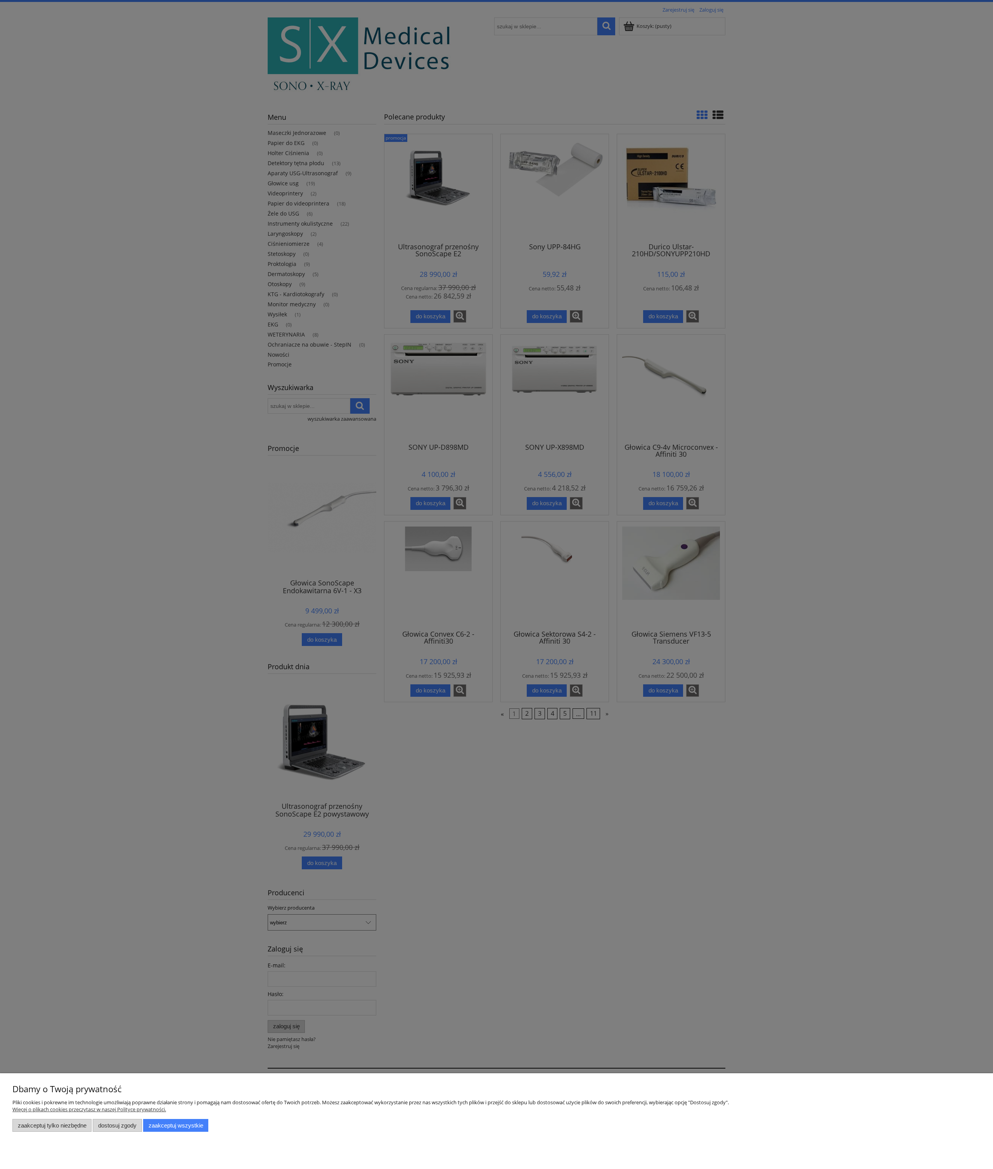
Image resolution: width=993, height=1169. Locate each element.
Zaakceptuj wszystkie (176, 1125)
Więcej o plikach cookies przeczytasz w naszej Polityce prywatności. (89, 1109)
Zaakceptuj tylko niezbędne (52, 1125)
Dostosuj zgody (117, 1125)
